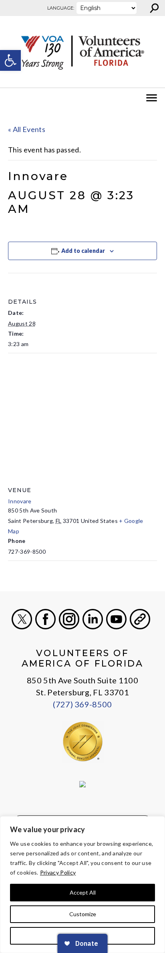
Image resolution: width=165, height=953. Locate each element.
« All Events (26, 129)
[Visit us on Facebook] (45, 619)
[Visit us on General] (140, 619)
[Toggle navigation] (11, 98)
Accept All (83, 892)
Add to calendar (83, 250)
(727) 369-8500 (82, 704)
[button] (10, 60)
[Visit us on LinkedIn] (92, 619)
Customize (82, 914)
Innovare (20, 501)
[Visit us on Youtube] (116, 619)
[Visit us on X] (22, 619)
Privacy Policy (58, 872)
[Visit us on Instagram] (69, 619)
